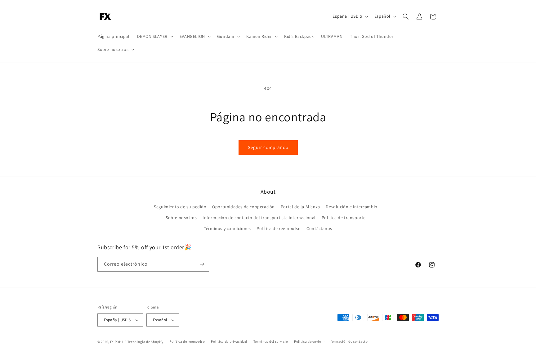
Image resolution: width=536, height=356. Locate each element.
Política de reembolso (279, 229)
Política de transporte (344, 217)
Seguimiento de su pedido (180, 207)
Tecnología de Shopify (145, 342)
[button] (154, 36)
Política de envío (307, 341)
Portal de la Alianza (300, 207)
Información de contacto (348, 341)
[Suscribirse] (202, 264)
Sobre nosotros (181, 217)
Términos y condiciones (227, 229)
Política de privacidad (229, 341)
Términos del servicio (270, 341)
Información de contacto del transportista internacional (259, 217)
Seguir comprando (268, 147)
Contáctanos (319, 229)
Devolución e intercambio (351, 207)
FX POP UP (118, 342)
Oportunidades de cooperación (243, 207)
